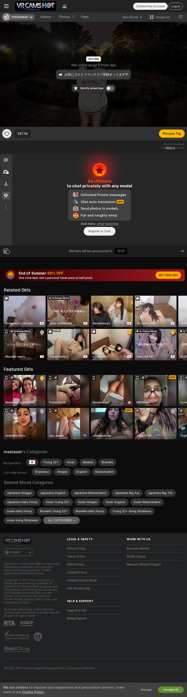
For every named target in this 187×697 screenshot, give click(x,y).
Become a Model (138, 548)
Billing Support (76, 618)
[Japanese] (32, 462)
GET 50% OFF (168, 275)
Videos (46, 17)
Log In (175, 6)
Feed (84, 17)
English (15, 552)
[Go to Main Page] (35, 6)
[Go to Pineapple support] (38, 636)
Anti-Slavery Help (78, 588)
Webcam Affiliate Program (144, 564)
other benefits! (107, 224)
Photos (67, 17)
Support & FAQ (76, 610)
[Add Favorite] (6, 133)
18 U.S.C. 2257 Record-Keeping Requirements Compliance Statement (49, 668)
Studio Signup (136, 556)
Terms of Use (76, 556)
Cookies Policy (77, 572)
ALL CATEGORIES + (61, 520)
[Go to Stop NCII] (17, 649)
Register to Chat (99, 231)
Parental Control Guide (82, 580)
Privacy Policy (76, 548)
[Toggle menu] (6, 6)
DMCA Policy (75, 564)
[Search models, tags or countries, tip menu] (180, 17)
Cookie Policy (33, 692)
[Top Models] (64, 6)
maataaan (13, 451)
